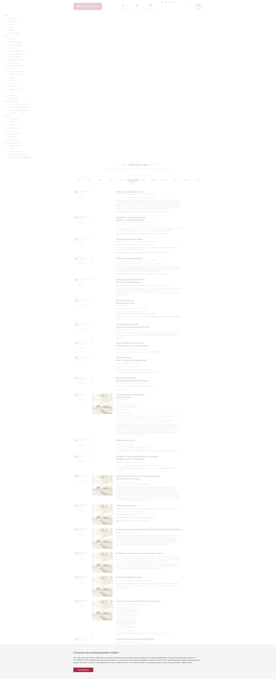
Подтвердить (83, 670)
